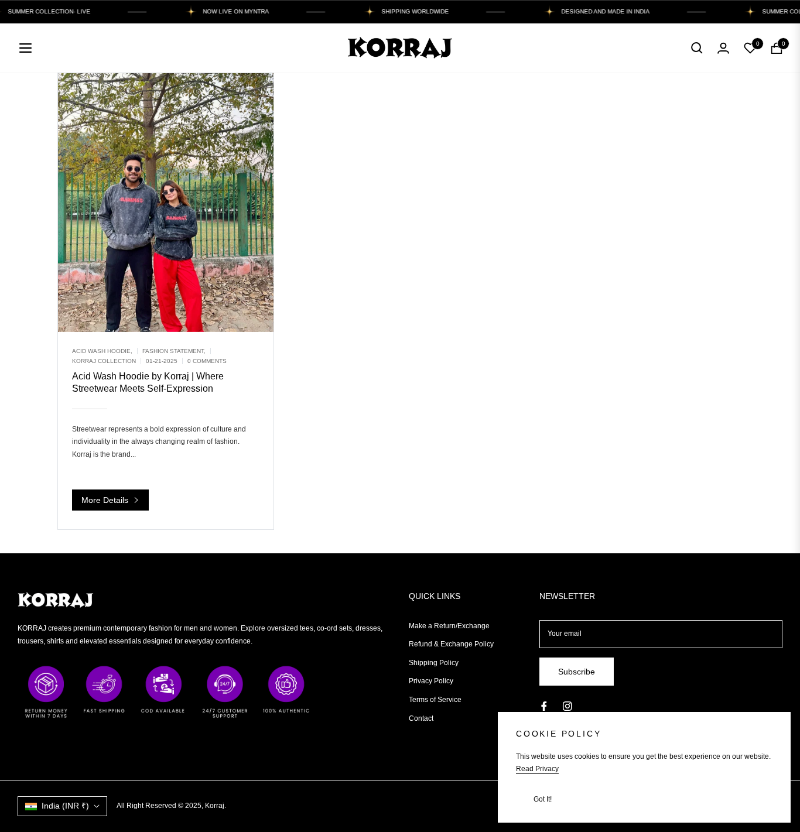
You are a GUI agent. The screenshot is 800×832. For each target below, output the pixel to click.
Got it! (543, 799)
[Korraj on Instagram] (567, 706)
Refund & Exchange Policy (451, 644)
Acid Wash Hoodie (101, 351)
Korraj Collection (104, 361)
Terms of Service (435, 700)
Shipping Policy (434, 663)
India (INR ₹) (65, 805)
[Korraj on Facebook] (544, 706)
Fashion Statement (173, 351)
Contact (421, 718)
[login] (723, 48)
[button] (697, 48)
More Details (106, 500)
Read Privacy (537, 769)
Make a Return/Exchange (449, 626)
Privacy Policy (431, 681)
